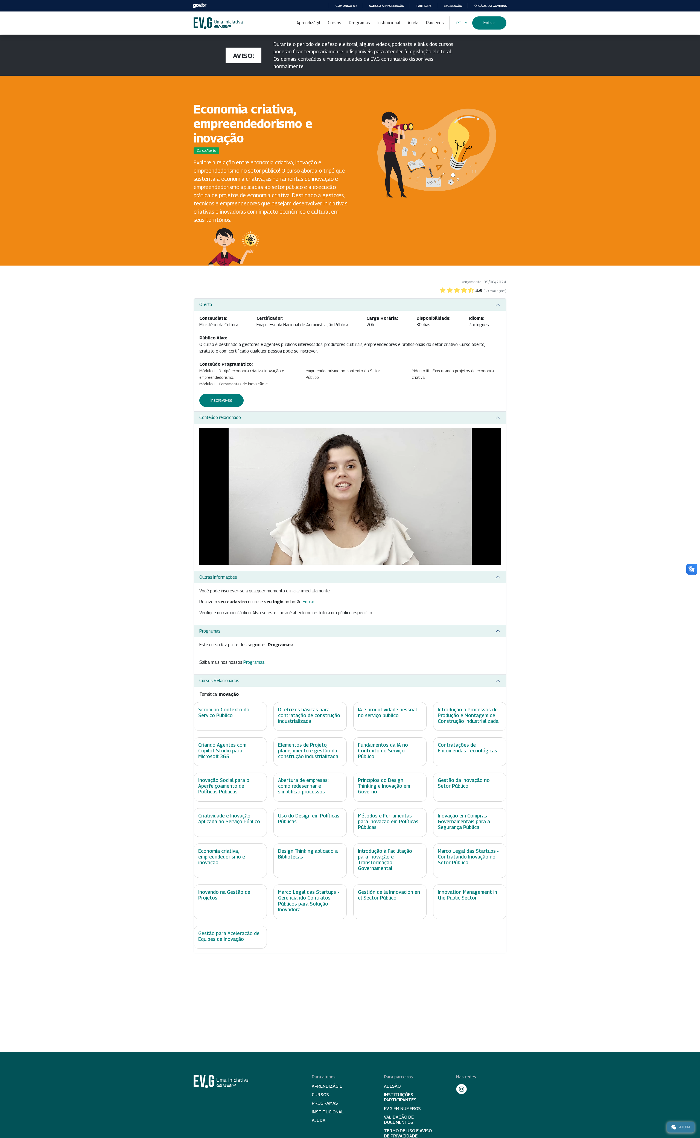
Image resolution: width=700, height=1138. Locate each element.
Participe (423, 6)
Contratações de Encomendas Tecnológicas (467, 747)
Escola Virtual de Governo (218, 23)
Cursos (334, 22)
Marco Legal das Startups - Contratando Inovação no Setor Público (468, 856)
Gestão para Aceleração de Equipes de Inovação (228, 936)
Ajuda (413, 22)
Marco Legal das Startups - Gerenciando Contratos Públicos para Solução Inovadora (308, 900)
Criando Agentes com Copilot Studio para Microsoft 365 (222, 750)
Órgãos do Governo (490, 6)
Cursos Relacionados (219, 680)
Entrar (489, 22)
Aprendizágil (308, 22)
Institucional (389, 22)
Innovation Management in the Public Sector (467, 895)
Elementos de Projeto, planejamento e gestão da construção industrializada (308, 750)
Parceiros (435, 22)
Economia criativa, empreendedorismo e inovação (221, 856)
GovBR (199, 5)
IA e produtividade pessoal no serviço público (387, 712)
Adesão (392, 1086)
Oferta (205, 304)
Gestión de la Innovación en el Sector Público (389, 895)
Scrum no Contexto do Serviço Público (223, 712)
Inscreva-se (221, 400)
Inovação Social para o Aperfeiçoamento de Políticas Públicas (223, 785)
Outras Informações (218, 577)
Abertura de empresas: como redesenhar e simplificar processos (303, 785)
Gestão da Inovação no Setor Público (464, 783)
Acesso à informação (386, 6)
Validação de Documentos (399, 1119)
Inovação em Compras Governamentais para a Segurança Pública (464, 821)
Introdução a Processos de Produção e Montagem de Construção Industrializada (468, 715)
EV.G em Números (402, 1108)
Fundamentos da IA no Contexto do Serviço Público (383, 750)
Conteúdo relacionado (220, 417)
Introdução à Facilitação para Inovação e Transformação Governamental (385, 859)
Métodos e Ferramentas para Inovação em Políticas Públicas (388, 821)
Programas (359, 22)
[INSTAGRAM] (461, 1089)
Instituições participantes (400, 1097)
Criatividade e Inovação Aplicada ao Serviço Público (229, 818)
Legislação (453, 6)
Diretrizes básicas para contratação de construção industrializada (309, 715)
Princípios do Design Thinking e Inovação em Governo (384, 785)
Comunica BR (346, 6)
